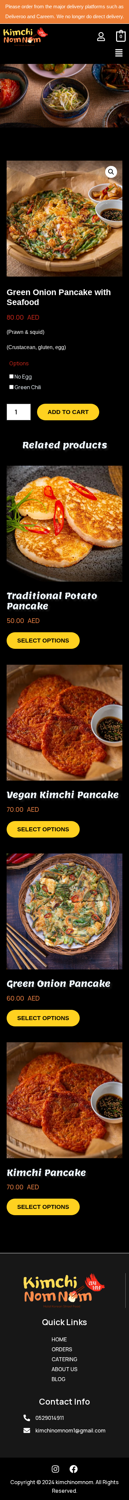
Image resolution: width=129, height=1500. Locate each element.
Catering (64, 1359)
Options (19, 363)
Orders (62, 1349)
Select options (43, 640)
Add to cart (68, 412)
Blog (58, 1379)
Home (59, 1339)
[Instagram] (55, 1469)
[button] (119, 53)
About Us (64, 1369)
